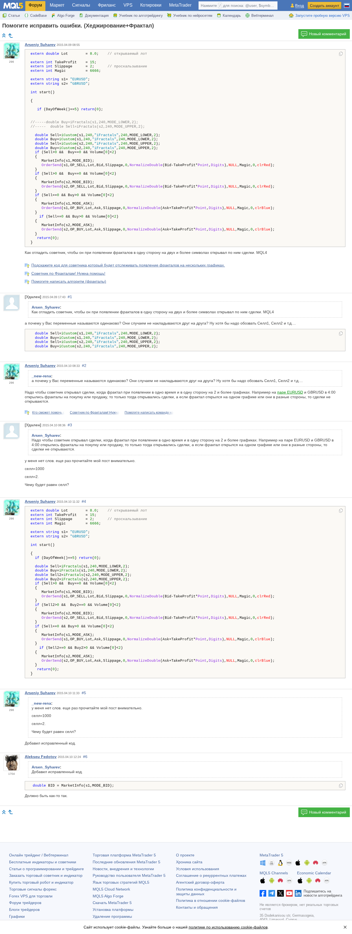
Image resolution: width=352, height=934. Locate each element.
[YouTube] (289, 893)
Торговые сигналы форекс (33, 889)
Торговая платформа (124, 855)
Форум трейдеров (25, 902)
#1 (70, 297)
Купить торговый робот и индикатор (41, 882)
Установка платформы (113, 909)
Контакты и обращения (197, 907)
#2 (84, 365)
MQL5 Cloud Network (111, 889)
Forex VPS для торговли (31, 896)
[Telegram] (271, 893)
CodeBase (38, 15)
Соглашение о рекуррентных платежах (211, 875)
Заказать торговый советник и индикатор (45, 875)
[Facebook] (263, 893)
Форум (35, 5)
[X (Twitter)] (280, 893)
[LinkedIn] (298, 893)
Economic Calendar (314, 873)
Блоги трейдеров (24, 909)
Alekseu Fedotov (41, 756)
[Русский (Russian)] (347, 3)
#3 (70, 425)
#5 (84, 693)
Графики (17, 916)
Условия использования (197, 869)
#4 (84, 501)
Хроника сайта (189, 862)
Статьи (14, 15)
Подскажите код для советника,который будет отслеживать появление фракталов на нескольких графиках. (128, 265)
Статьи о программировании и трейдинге (46, 869)
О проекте (185, 855)
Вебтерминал (262, 15)
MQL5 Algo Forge (108, 896)
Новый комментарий (327, 34)
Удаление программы (112, 916)
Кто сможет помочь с (48, 412)
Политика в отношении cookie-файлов (210, 900)
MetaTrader (180, 5)
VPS (128, 5)
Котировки (150, 5)
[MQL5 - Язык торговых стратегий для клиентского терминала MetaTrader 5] (13, 5)
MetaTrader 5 (271, 855)
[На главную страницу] (4, 35)
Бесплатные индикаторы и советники (42, 862)
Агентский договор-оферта (200, 882)
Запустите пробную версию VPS (322, 15)
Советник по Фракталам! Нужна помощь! (68, 273)
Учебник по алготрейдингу (141, 15)
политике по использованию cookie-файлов (228, 927)
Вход (299, 6)
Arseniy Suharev (40, 44)
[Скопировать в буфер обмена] (341, 54)
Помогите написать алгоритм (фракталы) (68, 281)
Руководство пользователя (129, 875)
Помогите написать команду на (149, 412)
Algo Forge (66, 15)
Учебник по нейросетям (192, 15)
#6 (85, 756)
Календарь (232, 15)
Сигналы (81, 5)
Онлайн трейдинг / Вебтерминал (38, 855)
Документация (97, 15)
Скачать (112, 902)
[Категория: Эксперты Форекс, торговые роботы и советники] (10, 35)
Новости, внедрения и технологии (123, 869)
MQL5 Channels (274, 873)
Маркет (57, 5)
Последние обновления (126, 862)
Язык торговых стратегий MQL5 (121, 882)
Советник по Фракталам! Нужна (94, 412)
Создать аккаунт (324, 5)
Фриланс (107, 5)
